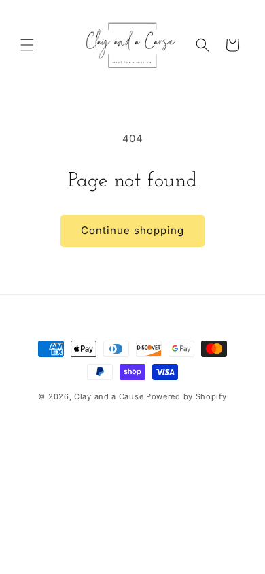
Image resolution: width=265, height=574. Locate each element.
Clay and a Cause (108, 396)
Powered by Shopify (186, 396)
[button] (27, 45)
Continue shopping (132, 230)
